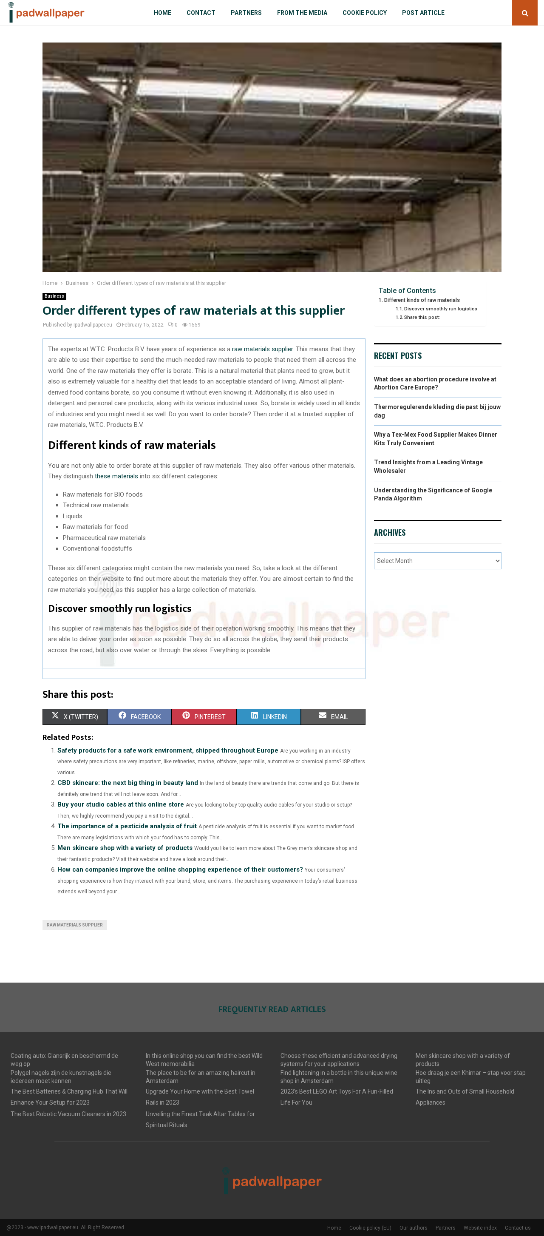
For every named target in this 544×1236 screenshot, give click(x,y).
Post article (423, 12)
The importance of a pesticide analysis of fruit (127, 826)
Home (162, 12)
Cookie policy (365, 12)
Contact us (518, 1228)
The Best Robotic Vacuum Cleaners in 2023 (68, 1114)
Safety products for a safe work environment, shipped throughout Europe (167, 750)
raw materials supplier (262, 349)
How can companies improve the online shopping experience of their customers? (180, 869)
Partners (246, 12)
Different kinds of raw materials (422, 300)
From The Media (302, 12)
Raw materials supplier (75, 925)
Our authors (414, 1228)
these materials (116, 476)
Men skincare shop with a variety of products (125, 848)
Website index (480, 1228)
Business (54, 296)
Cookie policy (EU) (370, 1228)
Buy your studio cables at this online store (120, 804)
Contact (201, 12)
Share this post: (422, 317)
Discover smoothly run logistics (440, 309)
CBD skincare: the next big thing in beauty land (127, 783)
